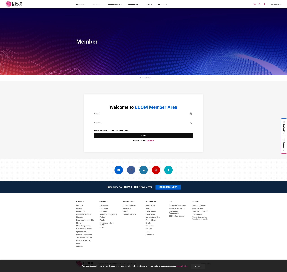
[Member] (168, 170)
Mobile (102, 220)
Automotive (103, 205)
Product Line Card (129, 214)
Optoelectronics (82, 232)
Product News (151, 220)
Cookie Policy (182, 266)
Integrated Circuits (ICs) (85, 220)
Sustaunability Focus (176, 208)
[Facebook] (131, 170)
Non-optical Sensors (84, 229)
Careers (149, 229)
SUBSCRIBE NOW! (168, 187)
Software (79, 246)
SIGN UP (150, 141)
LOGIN (143, 135)
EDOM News (150, 214)
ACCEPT (198, 267)
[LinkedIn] (143, 170)
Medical (102, 217)
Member (147, 78)
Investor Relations (199, 205)
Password (98, 122)
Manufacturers (114, 4)
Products (80, 4)
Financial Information (200, 211)
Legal (148, 232)
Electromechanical (83, 240)
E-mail (97, 113)
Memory (79, 223)
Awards (148, 208)
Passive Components (84, 235)
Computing (103, 208)
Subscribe (284, 146)
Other (78, 243)
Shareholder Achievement (174, 212)
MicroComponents (83, 226)
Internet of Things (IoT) (108, 214)
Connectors (80, 211)
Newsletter (150, 226)
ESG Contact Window (176, 216)
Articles (125, 211)
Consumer (103, 211)
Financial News (197, 208)
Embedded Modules (83, 214)
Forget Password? (101, 130)
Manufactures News (153, 217)
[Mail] (118, 170)
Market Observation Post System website (200, 218)
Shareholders (197, 214)
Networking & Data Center (106, 224)
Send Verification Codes (119, 130)
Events (148, 223)
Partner (102, 228)
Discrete (79, 217)
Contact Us (284, 129)
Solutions (95, 4)
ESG (148, 4)
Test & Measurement (84, 237)
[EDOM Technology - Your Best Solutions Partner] (14, 4)
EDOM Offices (151, 211)
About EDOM (133, 4)
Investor (161, 4)
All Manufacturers (129, 205)
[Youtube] (156, 170)
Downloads (127, 208)
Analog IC (79, 205)
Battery (79, 208)
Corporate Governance (177, 205)
